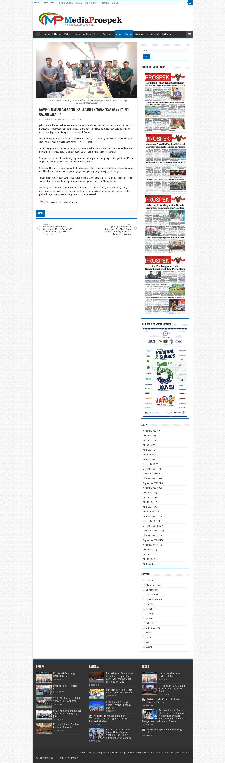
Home (38, 34)
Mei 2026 (147, 445)
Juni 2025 (147, 497)
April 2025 (148, 507)
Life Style (116, 3)
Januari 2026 (149, 464)
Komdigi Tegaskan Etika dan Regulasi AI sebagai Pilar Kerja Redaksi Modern (108, 718)
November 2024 (150, 530)
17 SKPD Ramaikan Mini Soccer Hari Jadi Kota (66, 699)
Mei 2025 (147, 502)
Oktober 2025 (149, 478)
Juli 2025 (147, 492)
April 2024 (148, 564)
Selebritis (104, 3)
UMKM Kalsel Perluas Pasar (65, 687)
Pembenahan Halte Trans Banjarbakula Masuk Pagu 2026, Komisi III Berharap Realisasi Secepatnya (57, 229)
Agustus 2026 (149, 431)
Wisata (79, 3)
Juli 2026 (147, 435)
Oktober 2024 (149, 535)
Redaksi (81, 752)
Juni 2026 (147, 440)
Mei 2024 (147, 559)
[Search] (190, 2)
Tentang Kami (93, 752)
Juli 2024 (147, 549)
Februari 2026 (149, 459)
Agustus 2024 (149, 545)
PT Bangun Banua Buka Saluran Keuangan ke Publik (172, 688)
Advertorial (108, 34)
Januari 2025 (149, 521)
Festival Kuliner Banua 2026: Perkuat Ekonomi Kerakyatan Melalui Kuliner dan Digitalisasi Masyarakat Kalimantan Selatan (163, 716)
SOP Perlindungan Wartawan (175, 752)
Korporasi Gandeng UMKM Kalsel (64, 675)
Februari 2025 (149, 516)
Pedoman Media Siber (113, 752)
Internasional (153, 34)
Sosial (96, 34)
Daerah (128, 34)
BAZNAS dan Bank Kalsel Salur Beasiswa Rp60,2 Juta (67, 713)
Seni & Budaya (66, 3)
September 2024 (151, 540)
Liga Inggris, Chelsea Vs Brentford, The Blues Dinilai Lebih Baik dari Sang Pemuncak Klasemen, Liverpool (116, 229)
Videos (149, 642)
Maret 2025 (148, 511)
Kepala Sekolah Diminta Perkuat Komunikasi (66, 726)
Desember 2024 (150, 526)
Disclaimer (155, 752)
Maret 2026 (148, 454)
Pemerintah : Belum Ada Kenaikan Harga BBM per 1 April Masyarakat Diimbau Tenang (119, 677)
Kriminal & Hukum (52, 34)
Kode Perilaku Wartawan (137, 752)
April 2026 (148, 450)
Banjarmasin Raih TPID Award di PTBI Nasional (119, 691)
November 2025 (150, 473)
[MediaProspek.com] (81, 17)
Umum (119, 34)
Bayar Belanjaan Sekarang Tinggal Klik (166, 731)
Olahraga (166, 34)
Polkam (67, 34)
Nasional (139, 34)
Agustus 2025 (149, 488)
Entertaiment (91, 3)
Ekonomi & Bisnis (83, 34)
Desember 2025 (150, 469)
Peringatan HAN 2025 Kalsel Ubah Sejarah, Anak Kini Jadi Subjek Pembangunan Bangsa (118, 733)
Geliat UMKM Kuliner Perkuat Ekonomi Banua (163, 701)
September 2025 (151, 483)
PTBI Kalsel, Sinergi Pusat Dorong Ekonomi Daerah (118, 705)
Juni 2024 (147, 554)
